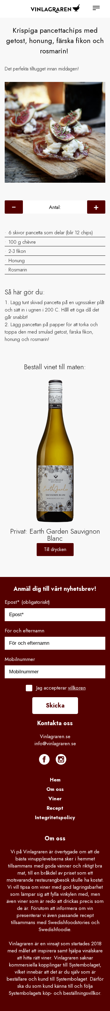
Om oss (55, 789)
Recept (55, 808)
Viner (55, 798)
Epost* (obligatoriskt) (27, 602)
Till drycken (55, 549)
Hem (55, 779)
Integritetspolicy (55, 817)
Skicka (55, 705)
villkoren (77, 687)
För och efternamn (24, 630)
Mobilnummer (20, 659)
